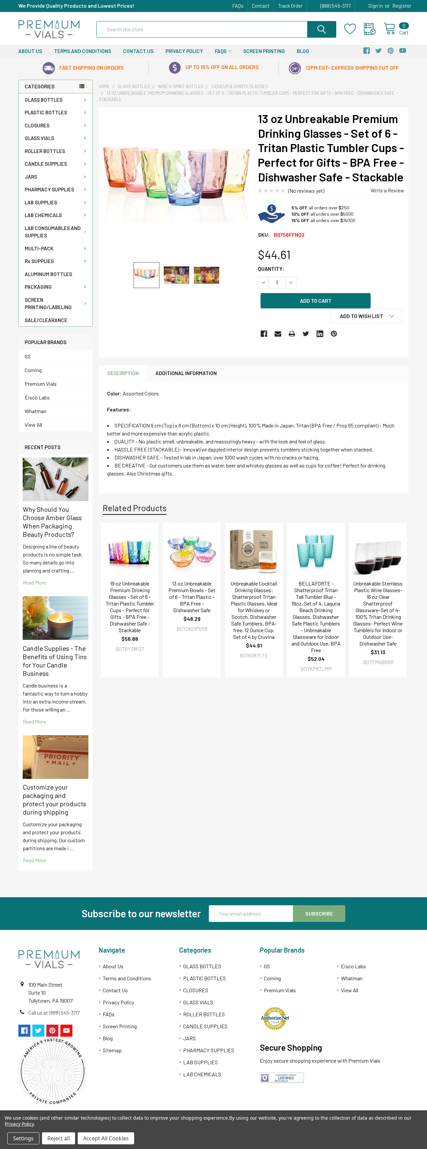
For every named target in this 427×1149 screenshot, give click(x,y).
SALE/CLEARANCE (46, 320)
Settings (23, 1138)
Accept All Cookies (106, 1138)
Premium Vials (41, 383)
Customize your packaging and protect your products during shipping (54, 799)
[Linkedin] (320, 334)
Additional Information (186, 373)
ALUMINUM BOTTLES (48, 274)
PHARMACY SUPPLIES (49, 189)
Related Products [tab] (134, 508)
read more (34, 582)
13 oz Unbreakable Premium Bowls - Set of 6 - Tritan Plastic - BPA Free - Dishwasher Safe (192, 596)
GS (28, 356)
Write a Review (387, 190)
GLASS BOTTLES (43, 100)
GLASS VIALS (39, 138)
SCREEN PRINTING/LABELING (48, 303)
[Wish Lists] (354, 29)
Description (123, 373)
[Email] (278, 334)
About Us (30, 51)
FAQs (238, 6)
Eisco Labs (37, 397)
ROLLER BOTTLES (45, 151)
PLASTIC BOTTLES (46, 112)
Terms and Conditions (82, 51)
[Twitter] (306, 334)
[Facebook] (264, 334)
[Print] (292, 334)
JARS (31, 177)
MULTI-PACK (39, 248)
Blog (303, 51)
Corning (33, 370)
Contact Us (138, 51)
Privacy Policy (184, 51)
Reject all (58, 1138)
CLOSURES (37, 125)
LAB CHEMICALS (43, 215)
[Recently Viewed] (374, 29)
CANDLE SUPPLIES (46, 164)
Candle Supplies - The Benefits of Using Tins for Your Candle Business (55, 660)
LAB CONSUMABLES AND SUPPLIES (53, 232)
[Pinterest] (334, 334)
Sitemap (112, 1050)
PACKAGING (38, 287)
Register (401, 6)
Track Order (290, 6)
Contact (261, 6)
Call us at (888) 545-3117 (54, 1012)
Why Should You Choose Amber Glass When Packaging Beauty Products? (52, 521)
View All (33, 424)
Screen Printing (264, 51)
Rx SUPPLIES (39, 261)
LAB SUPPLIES (41, 202)
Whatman (35, 411)
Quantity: (271, 268)
